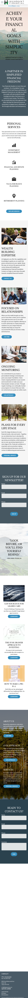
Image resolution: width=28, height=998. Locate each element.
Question (4, 842)
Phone (3, 502)
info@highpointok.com (6, 987)
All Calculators (4, 994)
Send (14, 854)
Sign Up (14, 514)
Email (3, 493)
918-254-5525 (8, 977)
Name (3, 484)
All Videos (3, 993)
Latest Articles (4, 991)
